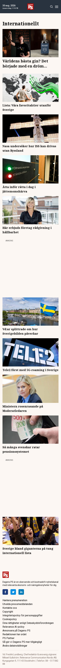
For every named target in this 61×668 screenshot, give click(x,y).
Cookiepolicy (10, 619)
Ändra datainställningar (15, 645)
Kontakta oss (10, 607)
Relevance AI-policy (13, 626)
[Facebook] (5, 592)
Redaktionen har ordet (14, 634)
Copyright (8, 611)
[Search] (51, 7)
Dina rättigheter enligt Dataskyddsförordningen (28, 623)
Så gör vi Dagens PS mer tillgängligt (22, 641)
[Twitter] (13, 592)
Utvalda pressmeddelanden (18, 604)
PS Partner (8, 638)
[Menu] (56, 7)
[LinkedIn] (21, 592)
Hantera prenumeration (15, 600)
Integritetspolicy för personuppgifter (23, 615)
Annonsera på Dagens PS (16, 630)
